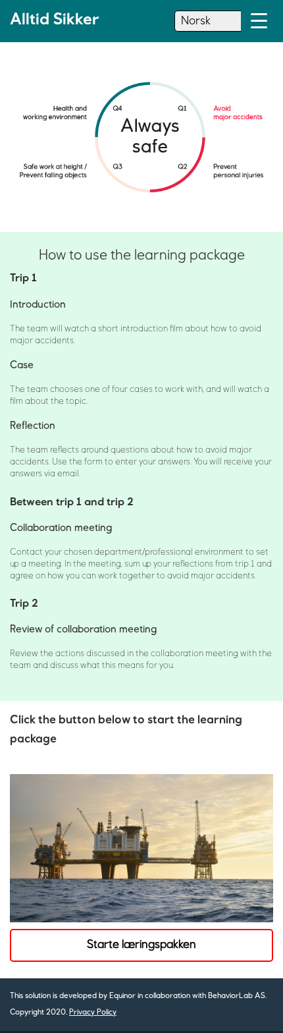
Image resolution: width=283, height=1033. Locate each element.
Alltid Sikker (54, 20)
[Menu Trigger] (259, 21)
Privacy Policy (92, 1013)
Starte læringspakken (141, 945)
